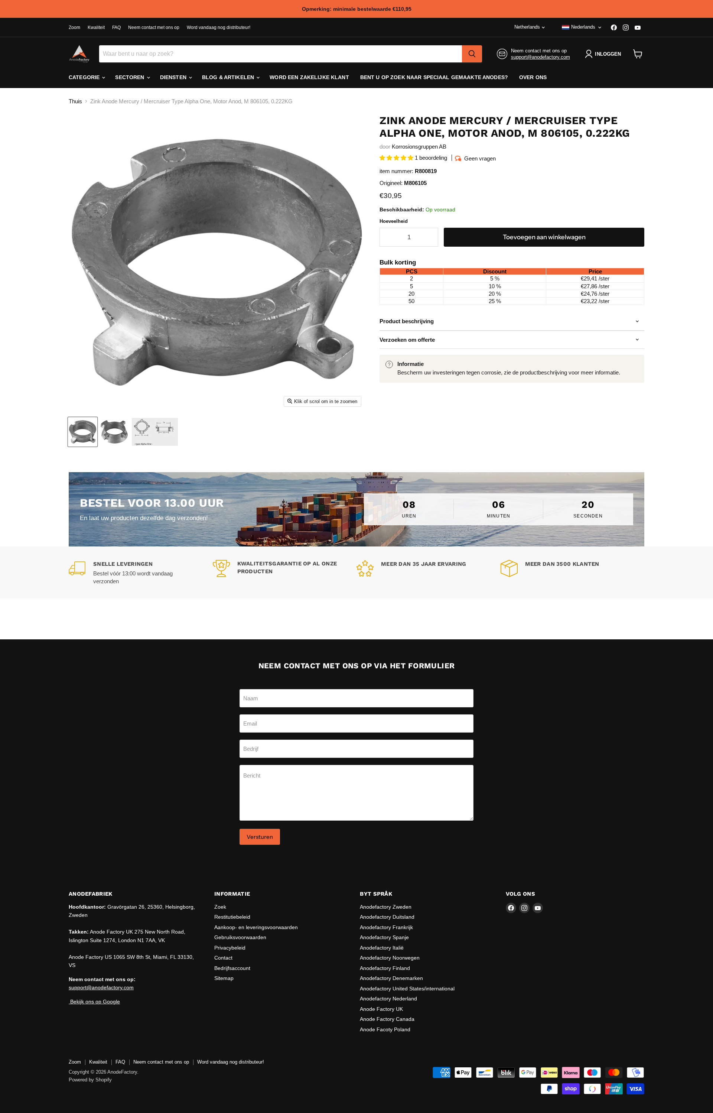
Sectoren (130, 77)
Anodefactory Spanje (384, 937)
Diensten (174, 77)
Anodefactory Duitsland (387, 917)
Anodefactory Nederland (388, 999)
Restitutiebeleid (232, 917)
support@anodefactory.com (540, 57)
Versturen (260, 836)
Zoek (220, 907)
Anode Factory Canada (387, 1019)
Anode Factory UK (381, 1009)
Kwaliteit (96, 27)
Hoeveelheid (394, 221)
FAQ (116, 27)
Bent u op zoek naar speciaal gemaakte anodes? (434, 77)
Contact (223, 958)
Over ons (533, 77)
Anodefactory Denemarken (391, 978)
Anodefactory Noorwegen (390, 958)
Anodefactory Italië (382, 948)
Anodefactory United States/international (407, 989)
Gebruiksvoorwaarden (240, 937)
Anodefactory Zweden (385, 907)
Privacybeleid (229, 948)
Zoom (74, 27)
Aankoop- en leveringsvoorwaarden (256, 927)
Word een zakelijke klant (309, 77)
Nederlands (583, 27)
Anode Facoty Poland (385, 1029)
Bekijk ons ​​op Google (94, 1002)
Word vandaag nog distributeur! (218, 27)
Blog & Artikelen (228, 77)
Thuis (75, 101)
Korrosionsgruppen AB (419, 146)
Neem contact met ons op (153, 27)
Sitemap (224, 978)
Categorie (85, 77)
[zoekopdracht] (472, 53)
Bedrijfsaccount (232, 968)
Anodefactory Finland (385, 968)
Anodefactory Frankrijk (386, 927)
